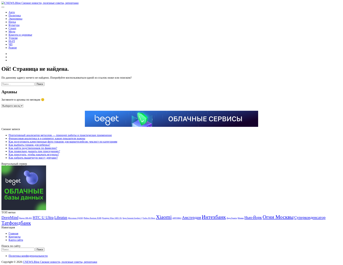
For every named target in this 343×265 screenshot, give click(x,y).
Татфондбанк (16, 223)
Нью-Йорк (253, 217)
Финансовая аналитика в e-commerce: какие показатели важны (47, 138)
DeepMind (9, 217)
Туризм (13, 37)
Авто (12, 12)
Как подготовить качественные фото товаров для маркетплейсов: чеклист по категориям (63, 141)
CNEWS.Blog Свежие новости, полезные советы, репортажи (60, 261)
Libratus (60, 217)
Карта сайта (16, 239)
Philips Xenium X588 (92, 218)
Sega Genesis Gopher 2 (132, 218)
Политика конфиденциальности (28, 255)
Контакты (15, 236)
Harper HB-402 (25, 218)
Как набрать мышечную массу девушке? (33, 157)
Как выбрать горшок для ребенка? (29, 144)
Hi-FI (12, 41)
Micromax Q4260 (75, 218)
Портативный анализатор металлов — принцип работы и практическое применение (60, 135)
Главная (13, 233)
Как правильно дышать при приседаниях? (34, 151)
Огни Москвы (278, 217)
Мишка (241, 218)
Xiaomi (164, 217)
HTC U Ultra (43, 217)
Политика (15, 15)
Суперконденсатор (309, 217)
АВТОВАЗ (176, 218)
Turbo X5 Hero (148, 218)
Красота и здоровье (20, 34)
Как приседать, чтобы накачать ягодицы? (34, 154)
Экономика (15, 18)
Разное (13, 47)
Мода (12, 31)
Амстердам (191, 217)
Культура (14, 25)
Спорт (12, 28)
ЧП (11, 44)
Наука (12, 21)
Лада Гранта (232, 218)
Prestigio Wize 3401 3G (112, 218)
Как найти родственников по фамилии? (33, 148)
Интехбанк (214, 217)
